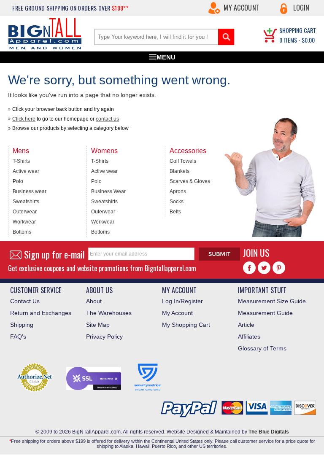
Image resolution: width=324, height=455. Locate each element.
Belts (175, 212)
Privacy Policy (104, 336)
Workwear (24, 222)
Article (246, 324)
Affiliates (249, 336)
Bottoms (22, 232)
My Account (241, 8)
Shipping (21, 324)
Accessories (188, 150)
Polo (18, 181)
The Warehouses (109, 313)
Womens (104, 150)
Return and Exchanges (40, 313)
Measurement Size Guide (272, 301)
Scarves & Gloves (190, 181)
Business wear (29, 191)
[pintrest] (279, 267)
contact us (107, 119)
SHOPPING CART (297, 30)
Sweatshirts (26, 202)
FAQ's (18, 336)
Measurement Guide (265, 313)
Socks (177, 202)
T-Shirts (21, 161)
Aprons (178, 191)
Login (301, 8)
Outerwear (25, 212)
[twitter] (264, 267)
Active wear (26, 171)
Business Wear (108, 191)
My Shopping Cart (186, 324)
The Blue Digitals (268, 432)
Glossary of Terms (262, 348)
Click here (23, 119)
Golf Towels (183, 161)
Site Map (98, 324)
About (94, 301)
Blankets (179, 171)
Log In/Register (182, 301)
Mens (21, 150)
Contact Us (25, 301)
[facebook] (249, 267)
